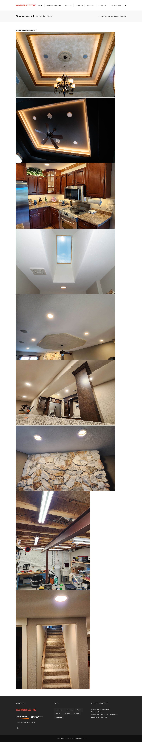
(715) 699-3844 (116, 5)
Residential (59, 717)
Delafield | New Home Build (99, 717)
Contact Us (102, 5)
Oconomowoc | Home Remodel (100, 709)
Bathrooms (69, 709)
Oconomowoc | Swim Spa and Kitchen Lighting (104, 714)
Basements (59, 709)
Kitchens (67, 713)
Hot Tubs (58, 713)
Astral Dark (65, 738)
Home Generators (54, 5)
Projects (79, 5)
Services (68, 5)
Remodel (76, 713)
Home (40, 5)
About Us (90, 5)
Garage (79, 709)
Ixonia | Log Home (96, 712)
